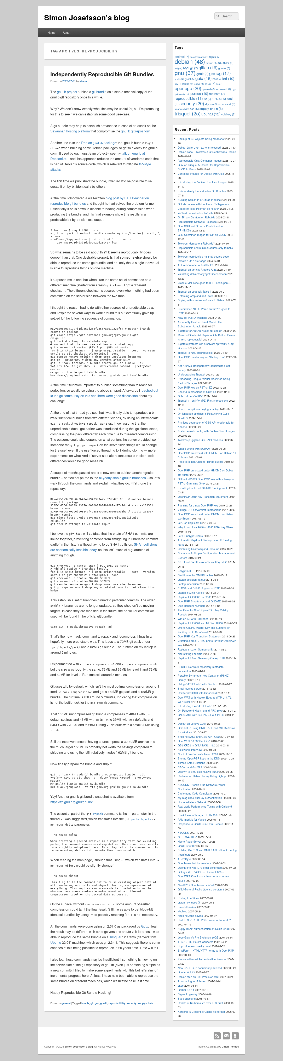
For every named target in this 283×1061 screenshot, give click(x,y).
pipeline (184, 94)
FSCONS (183, 833)
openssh (208, 89)
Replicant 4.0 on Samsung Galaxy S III (201, 658)
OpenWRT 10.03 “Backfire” (194, 741)
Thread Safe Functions (191, 763)
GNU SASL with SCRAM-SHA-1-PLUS (201, 715)
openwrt (223, 89)
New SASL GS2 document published (200, 968)
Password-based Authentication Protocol (202, 959)
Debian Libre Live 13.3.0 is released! (199, 147)
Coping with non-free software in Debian (201, 300)
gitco (181, 985)
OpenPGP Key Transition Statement (199, 636)
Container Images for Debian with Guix (201, 174)
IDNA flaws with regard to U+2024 (198, 815)
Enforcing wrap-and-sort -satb (195, 296)
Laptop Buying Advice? (192, 593)
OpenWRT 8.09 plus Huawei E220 (198, 772)
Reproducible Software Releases (197, 222)
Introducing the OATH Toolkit (195, 706)
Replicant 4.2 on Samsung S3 (196, 649)
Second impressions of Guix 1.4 (197, 392)
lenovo (199, 83)
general (66, 1003)
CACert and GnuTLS (190, 767)
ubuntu (210, 113)
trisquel (188, 113)
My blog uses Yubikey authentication (200, 798)
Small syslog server (190, 688)
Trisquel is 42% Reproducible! (195, 353)
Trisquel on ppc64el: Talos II (195, 291)
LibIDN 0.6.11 (186, 990)
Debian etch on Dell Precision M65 (198, 977)
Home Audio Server (189, 841)
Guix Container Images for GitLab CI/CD (202, 235)
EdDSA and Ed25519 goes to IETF (199, 588)
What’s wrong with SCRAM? (195, 449)
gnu (97, 1003)
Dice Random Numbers (192, 606)
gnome (224, 68)
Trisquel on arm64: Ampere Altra (197, 269)
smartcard (226, 104)
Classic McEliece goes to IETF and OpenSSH (205, 283)
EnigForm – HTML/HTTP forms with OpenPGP (206, 950)
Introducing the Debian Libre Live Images (202, 182)
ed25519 (225, 63)
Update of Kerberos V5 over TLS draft (200, 1003)
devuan (211, 62)
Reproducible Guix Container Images (200, 160)
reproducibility (117, 1003)
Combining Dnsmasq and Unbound (198, 549)
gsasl (190, 79)
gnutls (179, 79)
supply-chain (145, 1003)
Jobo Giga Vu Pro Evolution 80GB (198, 937)
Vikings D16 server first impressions (199, 510)
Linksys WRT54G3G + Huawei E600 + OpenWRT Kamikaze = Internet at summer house (203, 876)
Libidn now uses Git (189, 902)
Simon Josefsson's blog (87, 17)
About (66, 32)
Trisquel (115, 937)
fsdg (178, 68)
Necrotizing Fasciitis (190, 654)
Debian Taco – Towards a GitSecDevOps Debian (207, 152)
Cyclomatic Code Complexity (195, 793)
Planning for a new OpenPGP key (198, 505)
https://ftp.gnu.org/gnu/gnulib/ (71, 801)
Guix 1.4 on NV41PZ (190, 396)
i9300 (217, 79)
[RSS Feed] (217, 1035)
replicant (217, 93)
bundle (85, 1003)
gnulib (103, 1003)
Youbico (182, 911)
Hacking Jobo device (190, 916)
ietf (228, 78)
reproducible (189, 98)
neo (219, 83)
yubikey (228, 114)
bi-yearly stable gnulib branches (122, 477)
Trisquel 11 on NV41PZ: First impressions (203, 400)
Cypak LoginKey (187, 994)
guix (203, 78)
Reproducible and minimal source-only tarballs (205, 248)
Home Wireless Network (192, 802)
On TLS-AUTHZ (187, 837)
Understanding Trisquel (191, 374)
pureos (199, 93)
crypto (214, 56)
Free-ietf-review (187, 907)
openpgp (188, 88)
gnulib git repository (135, 131)
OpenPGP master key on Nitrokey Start (201, 357)
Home (52, 32)
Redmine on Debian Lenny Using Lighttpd (202, 776)
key (178, 83)
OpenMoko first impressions (195, 863)
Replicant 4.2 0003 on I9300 (194, 597)
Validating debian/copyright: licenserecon (202, 274)
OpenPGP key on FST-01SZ (195, 387)
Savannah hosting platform (70, 131)
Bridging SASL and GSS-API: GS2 (199, 737)
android (182, 56)
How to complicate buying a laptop (198, 409)
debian (190, 61)
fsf (186, 68)
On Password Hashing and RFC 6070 (200, 710)
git (92, 1003)
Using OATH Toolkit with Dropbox (198, 684)
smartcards (182, 108)
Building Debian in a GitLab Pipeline (199, 200)
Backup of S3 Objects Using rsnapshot (201, 139)
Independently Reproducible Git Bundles (102, 74)
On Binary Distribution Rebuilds (196, 217)
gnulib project (67, 91)
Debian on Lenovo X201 (192, 724)
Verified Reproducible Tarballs (195, 213)
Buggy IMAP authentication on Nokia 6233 (203, 929)
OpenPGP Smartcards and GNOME (199, 601)
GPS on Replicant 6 (190, 523)
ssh (194, 109)
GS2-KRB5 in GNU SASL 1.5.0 (196, 745)
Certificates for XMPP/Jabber (195, 575)
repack (98, 813)
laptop (187, 83)
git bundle (99, 91)
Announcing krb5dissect (192, 981)
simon (83, 81)
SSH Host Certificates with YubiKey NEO (202, 562)
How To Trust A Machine (192, 318)
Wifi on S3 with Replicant (193, 619)
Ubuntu (55, 942)
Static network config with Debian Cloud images (206, 431)
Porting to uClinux (188, 898)
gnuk (202, 73)
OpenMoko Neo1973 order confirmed (200, 868)
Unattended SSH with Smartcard (197, 693)
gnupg (220, 73)
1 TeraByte (184, 859)
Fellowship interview (190, 750)
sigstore (211, 104)
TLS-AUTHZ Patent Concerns (195, 942)
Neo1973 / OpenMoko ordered (196, 885)
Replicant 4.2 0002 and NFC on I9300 (200, 623)
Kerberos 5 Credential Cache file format (201, 1012)
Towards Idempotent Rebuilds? (196, 243)
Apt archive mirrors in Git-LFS (196, 265)
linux (210, 83)
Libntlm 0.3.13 (186, 972)
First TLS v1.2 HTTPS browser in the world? (204, 920)
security (132, 1003)
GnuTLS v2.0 (186, 846)
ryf (215, 99)
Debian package (98, 142)
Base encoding (187, 998)
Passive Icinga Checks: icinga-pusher (200, 462)
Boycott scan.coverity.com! (194, 946)
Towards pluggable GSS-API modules (200, 440)
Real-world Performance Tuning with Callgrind (205, 806)
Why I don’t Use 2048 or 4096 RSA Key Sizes (205, 527)
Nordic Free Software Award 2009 (198, 754)
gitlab (208, 67)
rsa (207, 99)
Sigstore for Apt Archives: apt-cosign (200, 331)
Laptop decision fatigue (192, 579)
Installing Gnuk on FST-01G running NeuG (203, 488)
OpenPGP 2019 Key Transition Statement (203, 497)
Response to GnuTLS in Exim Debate (200, 824)
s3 (222, 99)
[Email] (226, 1035)
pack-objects (141, 819)
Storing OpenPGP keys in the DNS (199, 758)
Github (235, 1035)
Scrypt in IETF (186, 571)
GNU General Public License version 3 (201, 889)
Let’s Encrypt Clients (190, 536)
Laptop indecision (188, 584)
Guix (144, 926)
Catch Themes (230, 1046)
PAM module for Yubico (192, 819)
